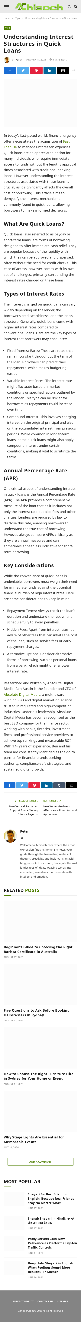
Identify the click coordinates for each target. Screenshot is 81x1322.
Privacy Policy (23, 1301)
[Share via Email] (63, 70)
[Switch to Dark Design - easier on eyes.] (69, 6)
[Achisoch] (39, 6)
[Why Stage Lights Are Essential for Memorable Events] (40, 1111)
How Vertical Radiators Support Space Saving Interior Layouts (23, 810)
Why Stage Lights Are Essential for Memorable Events (34, 1139)
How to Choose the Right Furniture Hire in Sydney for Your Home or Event (39, 1076)
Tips (7, 28)
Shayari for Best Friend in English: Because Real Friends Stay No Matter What (51, 1198)
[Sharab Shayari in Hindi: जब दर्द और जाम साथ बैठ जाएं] (14, 1223)
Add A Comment (40, 1161)
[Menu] (6, 6)
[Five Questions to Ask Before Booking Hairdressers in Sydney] (40, 984)
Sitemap (62, 1301)
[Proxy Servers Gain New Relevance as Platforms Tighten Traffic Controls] (14, 1243)
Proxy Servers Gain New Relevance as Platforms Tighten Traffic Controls (52, 1243)
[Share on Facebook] (10, 70)
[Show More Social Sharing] (73, 70)
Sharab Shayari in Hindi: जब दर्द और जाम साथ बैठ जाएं (51, 1220)
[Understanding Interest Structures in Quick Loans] (40, 103)
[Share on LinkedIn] (50, 70)
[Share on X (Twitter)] (23, 70)
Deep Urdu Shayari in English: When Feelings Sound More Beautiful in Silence (51, 1267)
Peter (18, 59)
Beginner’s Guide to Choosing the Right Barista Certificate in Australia (38, 949)
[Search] (75, 6)
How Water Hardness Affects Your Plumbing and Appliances (60, 810)
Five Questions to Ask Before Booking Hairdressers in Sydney (37, 1012)
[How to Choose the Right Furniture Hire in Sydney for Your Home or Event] (40, 1047)
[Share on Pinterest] (36, 70)
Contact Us (45, 1301)
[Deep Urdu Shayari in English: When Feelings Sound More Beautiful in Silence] (14, 1268)
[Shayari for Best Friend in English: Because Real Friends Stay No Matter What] (14, 1199)
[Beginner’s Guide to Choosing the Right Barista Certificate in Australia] (40, 921)
